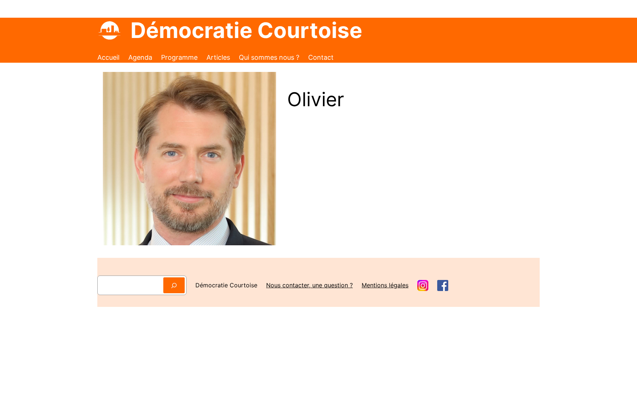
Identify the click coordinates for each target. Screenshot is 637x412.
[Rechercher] (174, 285)
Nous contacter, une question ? (309, 285)
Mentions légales (385, 285)
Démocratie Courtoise (246, 30)
